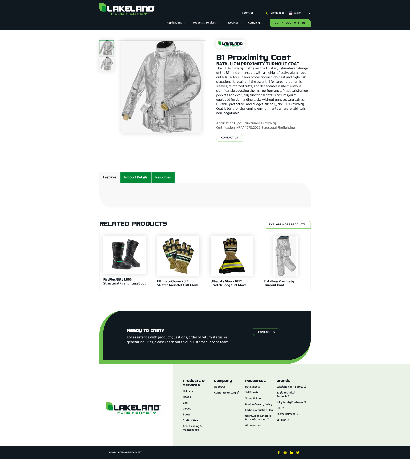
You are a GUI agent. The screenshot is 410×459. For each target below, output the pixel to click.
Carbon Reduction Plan (259, 410)
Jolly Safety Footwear (290, 402)
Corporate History (225, 393)
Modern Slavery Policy (258, 404)
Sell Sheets (251, 392)
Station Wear (191, 420)
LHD (279, 408)
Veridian (281, 420)
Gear (185, 403)
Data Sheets (252, 387)
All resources (253, 425)
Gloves (187, 409)
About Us (219, 387)
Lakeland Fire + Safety (289, 387)
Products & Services (204, 23)
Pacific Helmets (285, 414)
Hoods (187, 397)
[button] (266, 13)
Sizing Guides (253, 398)
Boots (186, 415)
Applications (174, 23)
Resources (232, 23)
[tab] (109, 177)
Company (254, 23)
